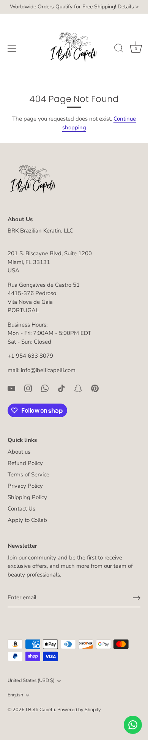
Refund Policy (25, 463)
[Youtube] (11, 387)
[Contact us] (133, 725)
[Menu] (12, 48)
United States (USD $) (31, 681)
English (15, 695)
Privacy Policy (25, 486)
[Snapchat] (78, 387)
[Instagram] (28, 387)
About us (19, 452)
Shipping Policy (27, 497)
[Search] (118, 49)
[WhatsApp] (45, 387)
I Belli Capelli (40, 709)
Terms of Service (28, 474)
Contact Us (21, 508)
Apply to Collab (27, 520)
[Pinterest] (95, 387)
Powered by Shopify (79, 709)
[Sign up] (136, 598)
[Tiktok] (61, 387)
